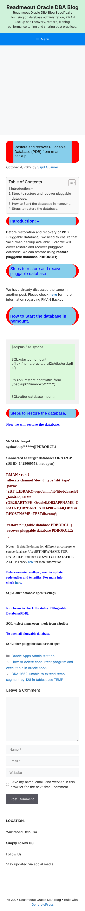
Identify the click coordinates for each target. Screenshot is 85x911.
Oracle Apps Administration (33, 656)
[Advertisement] (42, 90)
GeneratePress (43, 904)
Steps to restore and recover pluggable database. (41, 196)
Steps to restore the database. (35, 209)
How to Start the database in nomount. (41, 204)
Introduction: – (22, 189)
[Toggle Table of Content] (69, 182)
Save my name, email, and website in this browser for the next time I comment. (43, 784)
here (53, 294)
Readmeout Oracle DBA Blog (42, 7)
